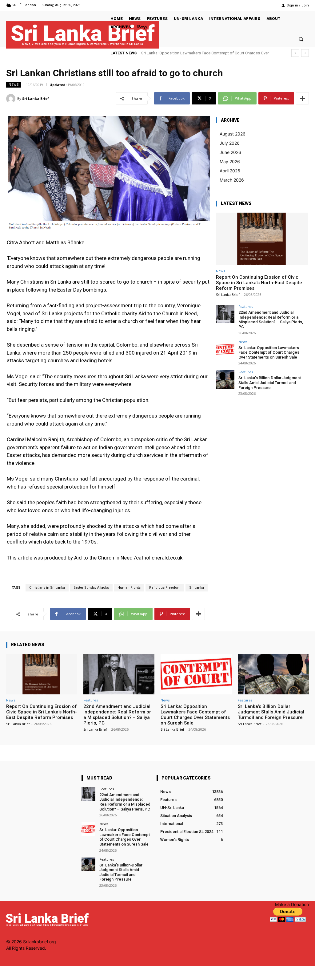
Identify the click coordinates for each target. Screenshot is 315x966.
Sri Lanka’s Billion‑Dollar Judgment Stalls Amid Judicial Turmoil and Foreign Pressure (269, 382)
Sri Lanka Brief (35, 98)
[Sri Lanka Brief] (11, 98)
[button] (301, 39)
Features (245, 306)
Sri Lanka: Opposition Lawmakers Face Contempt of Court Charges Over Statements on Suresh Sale (268, 352)
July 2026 (230, 143)
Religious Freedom (165, 588)
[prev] (295, 53)
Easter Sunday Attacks (91, 588)
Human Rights (129, 588)
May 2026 (230, 161)
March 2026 (232, 180)
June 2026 (230, 152)
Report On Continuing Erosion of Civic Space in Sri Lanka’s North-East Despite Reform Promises (259, 282)
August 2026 (232, 133)
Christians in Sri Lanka (47, 588)
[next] (305, 53)
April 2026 (230, 170)
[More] (302, 98)
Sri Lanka (196, 588)
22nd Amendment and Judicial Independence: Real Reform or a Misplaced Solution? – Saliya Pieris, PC (270, 319)
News (14, 84)
